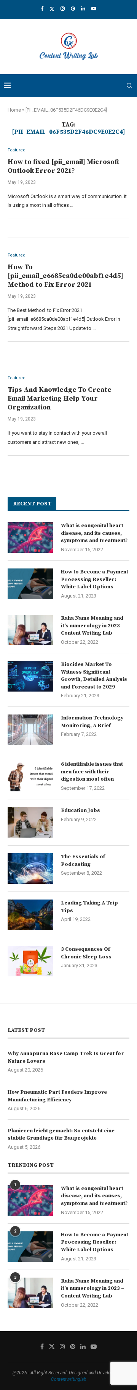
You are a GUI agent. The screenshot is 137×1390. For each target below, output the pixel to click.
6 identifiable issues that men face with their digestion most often (92, 772)
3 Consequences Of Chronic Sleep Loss (86, 953)
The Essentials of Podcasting (83, 860)
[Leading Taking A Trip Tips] (30, 915)
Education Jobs (80, 810)
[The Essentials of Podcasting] (30, 868)
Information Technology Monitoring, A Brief (92, 721)
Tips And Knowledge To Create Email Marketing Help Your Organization (60, 398)
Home (14, 110)
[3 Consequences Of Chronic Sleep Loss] (30, 961)
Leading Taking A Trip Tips (89, 907)
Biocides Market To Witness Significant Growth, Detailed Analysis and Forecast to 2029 (94, 675)
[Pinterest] (73, 8)
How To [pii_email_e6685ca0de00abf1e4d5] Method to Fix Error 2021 (65, 276)
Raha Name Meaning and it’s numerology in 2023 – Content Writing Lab (92, 626)
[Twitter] (51, 9)
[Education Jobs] (30, 822)
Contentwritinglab (68, 1379)
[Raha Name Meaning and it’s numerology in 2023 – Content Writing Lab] (30, 630)
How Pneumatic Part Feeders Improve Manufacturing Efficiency (57, 1096)
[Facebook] (42, 8)
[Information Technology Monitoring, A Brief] (30, 729)
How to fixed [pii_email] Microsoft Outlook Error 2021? (63, 166)
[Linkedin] (83, 8)
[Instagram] (63, 8)
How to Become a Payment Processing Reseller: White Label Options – (94, 579)
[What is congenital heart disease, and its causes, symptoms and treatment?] (30, 537)
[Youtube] (93, 8)
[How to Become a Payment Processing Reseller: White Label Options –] (30, 583)
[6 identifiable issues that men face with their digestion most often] (30, 776)
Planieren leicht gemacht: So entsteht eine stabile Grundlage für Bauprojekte (61, 1134)
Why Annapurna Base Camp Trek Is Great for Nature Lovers (66, 1057)
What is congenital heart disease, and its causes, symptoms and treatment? (94, 533)
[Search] (129, 86)
